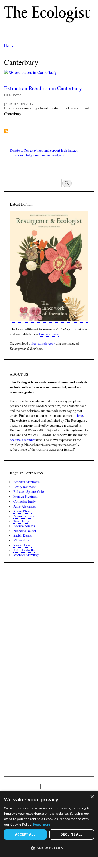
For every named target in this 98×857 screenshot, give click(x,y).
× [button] (92, 797)
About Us (51, 786)
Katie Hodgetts (24, 550)
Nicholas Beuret (24, 530)
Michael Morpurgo (26, 555)
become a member (22, 439)
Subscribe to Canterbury (6, 131)
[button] (49, 848)
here (80, 415)
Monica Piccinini (25, 496)
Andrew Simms (24, 526)
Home (8, 45)
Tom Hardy (21, 521)
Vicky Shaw (21, 540)
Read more (42, 824)
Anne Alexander (24, 506)
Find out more (49, 334)
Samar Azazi (22, 545)
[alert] (49, 824)
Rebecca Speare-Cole (28, 491)
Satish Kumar (22, 535)
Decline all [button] (71, 834)
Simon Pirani (22, 511)
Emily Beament (24, 486)
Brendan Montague (26, 482)
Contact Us (28, 786)
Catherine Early (24, 501)
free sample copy (43, 343)
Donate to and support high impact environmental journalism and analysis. (44, 152)
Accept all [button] (25, 834)
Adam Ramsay (23, 516)
